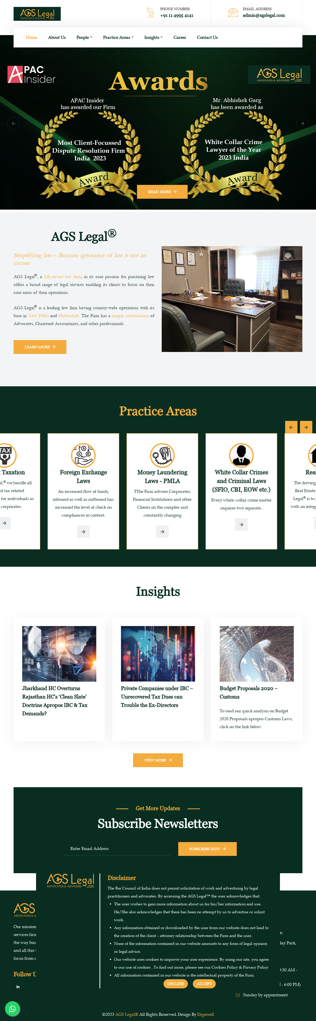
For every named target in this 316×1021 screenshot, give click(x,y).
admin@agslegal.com (264, 15)
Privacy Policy (255, 967)
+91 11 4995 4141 (176, 15)
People (83, 37)
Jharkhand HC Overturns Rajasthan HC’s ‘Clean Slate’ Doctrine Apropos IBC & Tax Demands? (54, 701)
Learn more (37, 347)
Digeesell (205, 1014)
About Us (57, 37)
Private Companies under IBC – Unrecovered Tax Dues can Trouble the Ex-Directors (157, 696)
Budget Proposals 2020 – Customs (249, 692)
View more (155, 760)
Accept (204, 983)
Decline (175, 983)
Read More (158, 147)
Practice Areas (116, 37)
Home (31, 37)
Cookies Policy (225, 967)
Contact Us (207, 37)
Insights (151, 37)
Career (180, 37)
